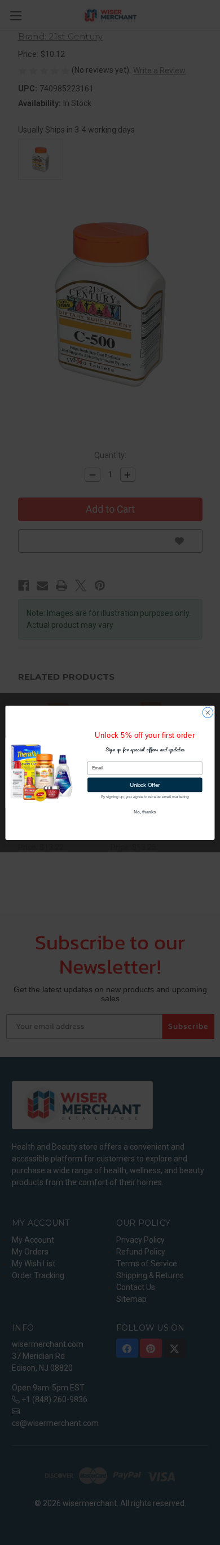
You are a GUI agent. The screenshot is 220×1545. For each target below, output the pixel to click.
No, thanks (145, 811)
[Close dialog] (208, 712)
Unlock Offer (145, 784)
